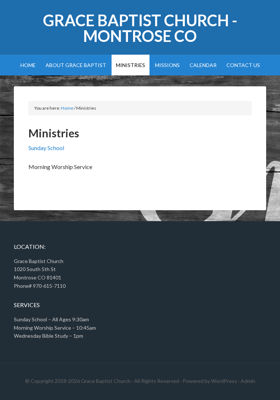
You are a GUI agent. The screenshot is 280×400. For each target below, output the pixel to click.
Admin (248, 381)
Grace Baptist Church (106, 381)
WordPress (224, 381)
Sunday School (46, 147)
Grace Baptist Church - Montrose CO (140, 28)
